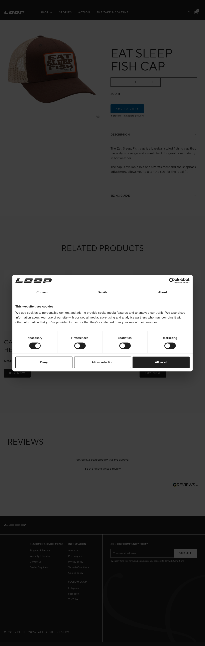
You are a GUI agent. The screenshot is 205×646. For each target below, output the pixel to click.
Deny (43, 362)
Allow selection (103, 362)
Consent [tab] (42, 292)
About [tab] (162, 292)
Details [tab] (103, 292)
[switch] (80, 346)
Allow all (161, 362)
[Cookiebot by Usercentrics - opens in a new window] (172, 281)
